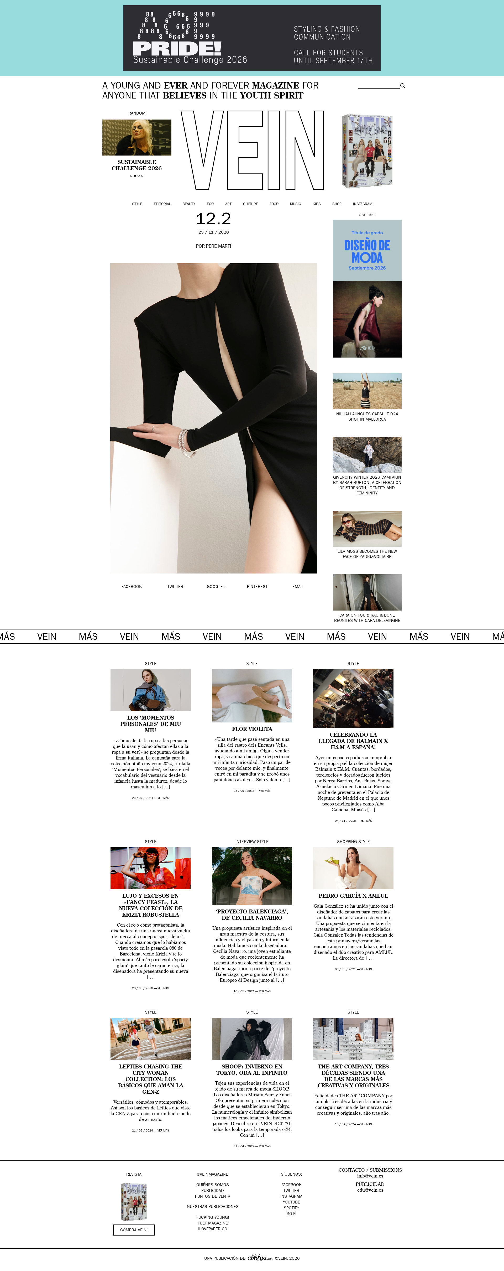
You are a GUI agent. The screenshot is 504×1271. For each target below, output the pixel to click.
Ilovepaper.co (212, 1229)
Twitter (291, 1191)
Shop (337, 204)
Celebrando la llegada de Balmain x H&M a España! (353, 742)
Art (228, 204)
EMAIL (298, 587)
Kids (317, 204)
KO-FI (291, 1214)
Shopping (347, 842)
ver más (163, 798)
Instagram (362, 204)
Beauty (188, 204)
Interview (245, 842)
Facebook (291, 1185)
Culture (250, 204)
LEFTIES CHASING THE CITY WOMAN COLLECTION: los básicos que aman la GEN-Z (150, 1080)
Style (137, 204)
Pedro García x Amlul (353, 896)
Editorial (162, 204)
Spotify (291, 1208)
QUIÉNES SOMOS (212, 1185)
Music (295, 204)
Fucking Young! (212, 1218)
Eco (210, 204)
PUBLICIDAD (212, 1191)
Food (274, 204)
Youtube (291, 1203)
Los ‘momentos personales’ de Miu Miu (150, 724)
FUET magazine (213, 1224)
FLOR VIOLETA (252, 729)
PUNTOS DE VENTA (212, 1197)
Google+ (9, 1267)
